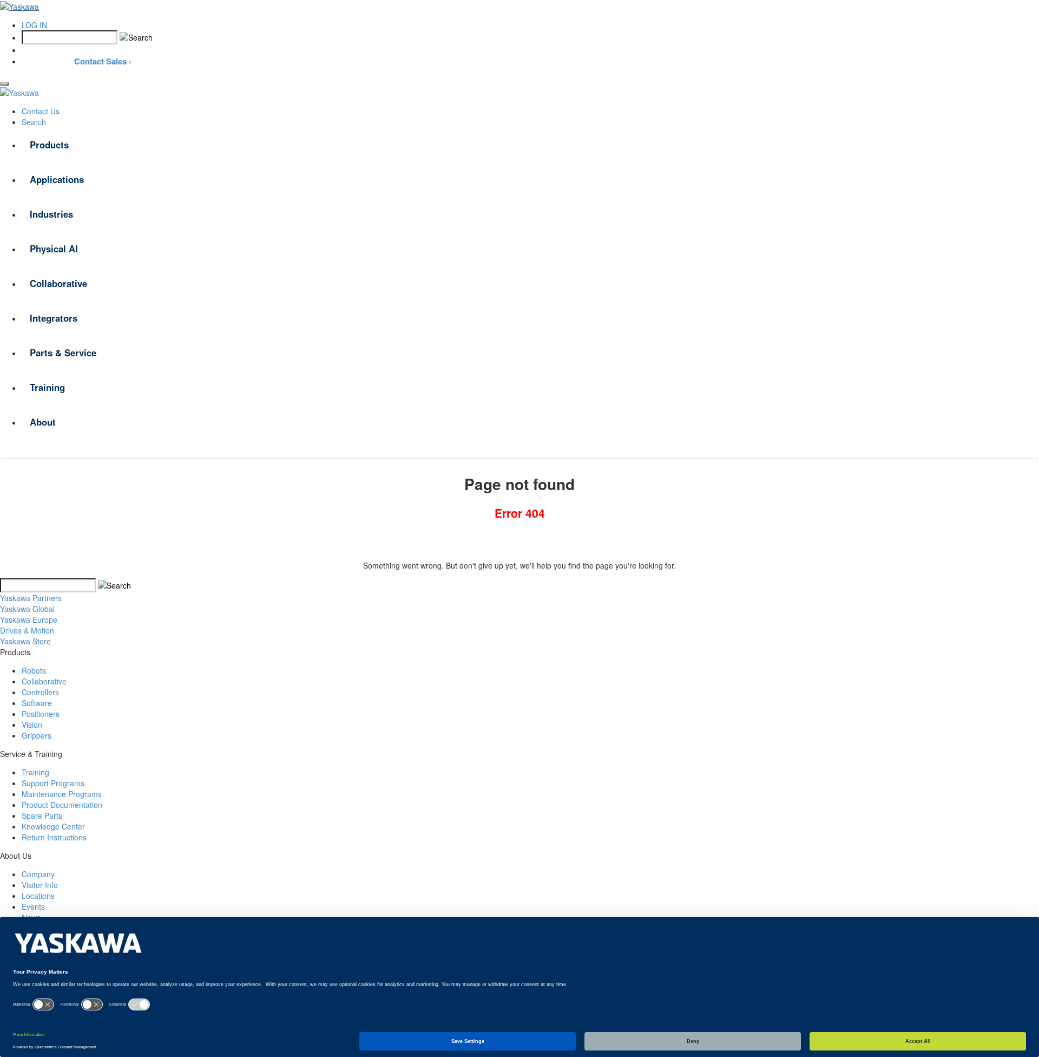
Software (37, 702)
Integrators (53, 317)
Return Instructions (54, 837)
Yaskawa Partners (31, 597)
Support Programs (53, 783)
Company (38, 874)
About (43, 421)
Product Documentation (62, 804)
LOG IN (34, 24)
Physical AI (54, 248)
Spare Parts (42, 815)
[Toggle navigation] (4, 84)
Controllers (40, 692)
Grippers (36, 735)
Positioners (41, 713)
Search (34, 121)
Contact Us (41, 111)
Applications (57, 179)
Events (33, 906)
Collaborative (58, 283)
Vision (32, 724)
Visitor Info (40, 884)
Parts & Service (63, 352)
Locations (38, 895)
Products (49, 144)
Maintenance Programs (62, 793)
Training (47, 387)
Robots (34, 670)
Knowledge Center (53, 826)
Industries (51, 213)
